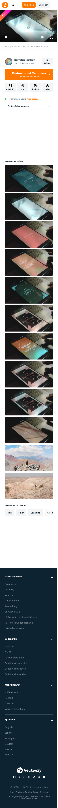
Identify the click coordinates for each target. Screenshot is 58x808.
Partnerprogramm (14, 656)
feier (21, 511)
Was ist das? (32, 99)
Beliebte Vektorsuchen (16, 661)
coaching (35, 511)
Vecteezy (9, 588)
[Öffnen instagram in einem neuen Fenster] (18, 776)
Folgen (47, 63)
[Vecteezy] (5, 5)
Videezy (9, 593)
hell (9, 511)
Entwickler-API (12, 610)
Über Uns (10, 702)
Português (10, 737)
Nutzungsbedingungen (16, 795)
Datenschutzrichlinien (40, 795)
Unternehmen (12, 599)
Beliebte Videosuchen (16, 673)
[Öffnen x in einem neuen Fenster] (38, 776)
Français (9, 748)
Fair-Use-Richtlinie (28, 797)
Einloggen (43, 5)
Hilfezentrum (12, 691)
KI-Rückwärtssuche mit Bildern (21, 615)
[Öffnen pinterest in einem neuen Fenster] (28, 776)
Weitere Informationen (18, 105)
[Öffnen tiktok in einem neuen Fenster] (33, 776)
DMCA (8, 650)
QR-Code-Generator (15, 627)
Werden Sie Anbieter (15, 707)
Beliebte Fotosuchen (15, 667)
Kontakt (9, 696)
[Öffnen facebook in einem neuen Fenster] (13, 776)
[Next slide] (46, 511)
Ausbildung (11, 604)
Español (9, 731)
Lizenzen (9, 645)
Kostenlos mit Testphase (29, 74)
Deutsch (9, 742)
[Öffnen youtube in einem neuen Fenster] (42, 776)
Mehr (8, 753)
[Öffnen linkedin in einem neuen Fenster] (23, 776)
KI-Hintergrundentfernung (19, 621)
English (9, 726)
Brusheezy (10, 582)
